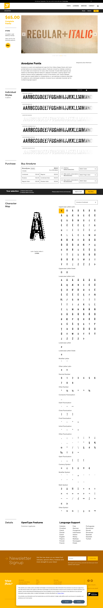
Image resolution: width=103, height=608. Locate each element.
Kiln (37, 584)
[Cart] (98, 6)
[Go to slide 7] (62, 55)
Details (89, 11)
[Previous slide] (24, 34)
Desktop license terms (69, 169)
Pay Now (90, 192)
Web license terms (68, 175)
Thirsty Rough (58, 582)
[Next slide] (95, 34)
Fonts (69, 6)
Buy (96, 11)
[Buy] (10, 45)
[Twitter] (91, 580)
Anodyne (21, 580)
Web (71, 174)
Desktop (66, 168)
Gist (37, 580)
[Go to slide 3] (56, 55)
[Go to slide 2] (54, 55)
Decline (79, 601)
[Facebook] (88, 580)
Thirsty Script (58, 584)
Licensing (76, 6)
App (71, 180)
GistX (37, 582)
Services (84, 6)
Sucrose (56, 580)
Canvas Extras (23, 584)
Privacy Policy (61, 593)
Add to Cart (78, 192)
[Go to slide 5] (59, 55)
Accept (67, 601)
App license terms (68, 181)
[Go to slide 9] (65, 55)
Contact (91, 6)
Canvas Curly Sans (24, 582)
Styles (83, 11)
